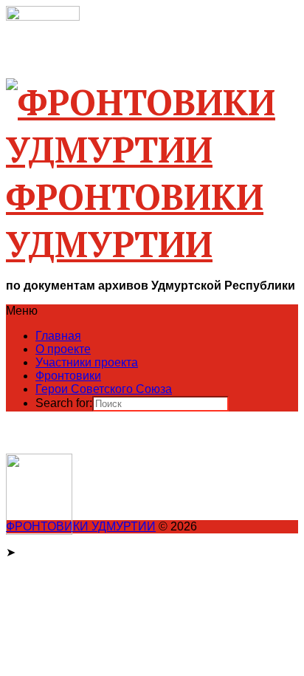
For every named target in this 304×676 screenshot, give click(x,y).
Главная (58, 336)
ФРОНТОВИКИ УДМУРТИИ (81, 526)
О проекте (63, 349)
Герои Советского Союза (103, 389)
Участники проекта (86, 362)
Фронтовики (68, 375)
